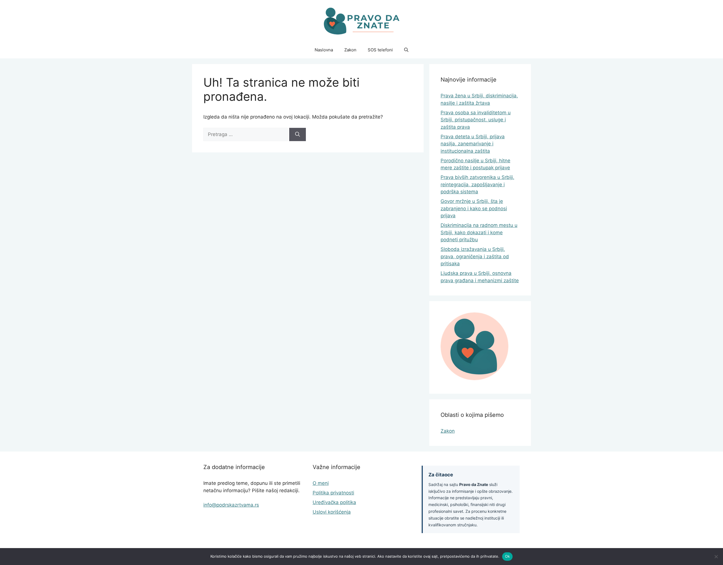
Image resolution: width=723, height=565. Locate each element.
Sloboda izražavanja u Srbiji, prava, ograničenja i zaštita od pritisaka (475, 256)
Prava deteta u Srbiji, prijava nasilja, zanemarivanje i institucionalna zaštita (473, 144)
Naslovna (324, 49)
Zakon (350, 49)
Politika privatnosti (333, 493)
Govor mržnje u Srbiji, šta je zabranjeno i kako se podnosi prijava (474, 208)
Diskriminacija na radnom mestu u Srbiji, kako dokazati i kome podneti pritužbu (479, 232)
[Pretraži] (297, 134)
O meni (321, 483)
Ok (507, 556)
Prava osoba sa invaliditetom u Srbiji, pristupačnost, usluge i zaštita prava (476, 120)
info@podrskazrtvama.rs (231, 505)
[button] (406, 49)
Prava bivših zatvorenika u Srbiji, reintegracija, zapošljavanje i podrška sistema (477, 184)
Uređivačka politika (334, 502)
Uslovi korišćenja (332, 512)
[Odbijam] (716, 556)
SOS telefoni (380, 49)
